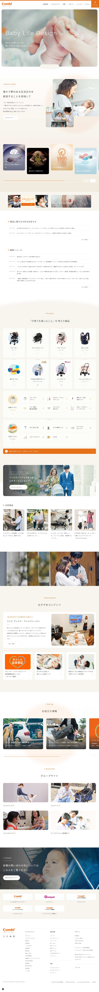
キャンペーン (53, 972)
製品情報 (45, 4)
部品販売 (77, 935)
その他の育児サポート (55, 953)
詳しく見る (12, 643)
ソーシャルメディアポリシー (83, 982)
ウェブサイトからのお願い (57, 982)
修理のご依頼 (78, 943)
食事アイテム (53, 948)
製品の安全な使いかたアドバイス (83, 954)
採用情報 (27, 968)
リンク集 (27, 971)
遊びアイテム (53, 945)
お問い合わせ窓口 (79, 940)
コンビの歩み (28, 945)
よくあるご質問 (78, 938)
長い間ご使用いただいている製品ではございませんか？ (85, 958)
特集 (64, 4)
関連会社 (27, 950)
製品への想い (28, 953)
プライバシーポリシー (70, 982)
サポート (71, 4)
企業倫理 (27, 948)
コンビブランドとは (30, 938)
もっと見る (85, 239)
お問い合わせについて (11, 877)
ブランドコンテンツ (55, 967)
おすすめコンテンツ (55, 970)
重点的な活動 (28, 966)
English (87, 4)
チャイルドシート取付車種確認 (82, 947)
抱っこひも (52, 943)
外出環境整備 (28, 955)
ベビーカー (52, 935)
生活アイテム (53, 950)
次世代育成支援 (29, 961)
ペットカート (53, 955)
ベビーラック (53, 940)
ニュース (79, 4)
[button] (93, 181)
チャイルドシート (54, 938)
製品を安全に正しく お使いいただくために (24, 451)
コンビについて (55, 4)
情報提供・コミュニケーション (32, 958)
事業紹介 (27, 940)
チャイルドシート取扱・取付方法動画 (84, 950)
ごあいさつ (27, 935)
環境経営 (27, 963)
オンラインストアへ (16, 487)
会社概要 (27, 943)
